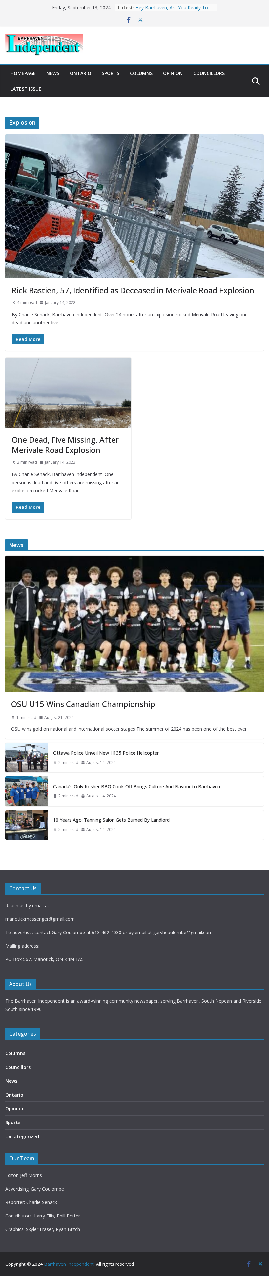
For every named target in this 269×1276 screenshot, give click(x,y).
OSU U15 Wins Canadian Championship (83, 703)
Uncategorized (22, 1136)
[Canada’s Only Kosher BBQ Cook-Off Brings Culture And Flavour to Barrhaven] (26, 791)
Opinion (173, 73)
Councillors (209, 73)
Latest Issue (25, 89)
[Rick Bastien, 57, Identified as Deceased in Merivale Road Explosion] (134, 206)
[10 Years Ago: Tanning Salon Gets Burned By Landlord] (26, 825)
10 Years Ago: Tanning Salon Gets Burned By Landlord (171, 10)
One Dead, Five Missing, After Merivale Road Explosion (65, 444)
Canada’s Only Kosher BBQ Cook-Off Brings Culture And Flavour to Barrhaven (136, 786)
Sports (110, 73)
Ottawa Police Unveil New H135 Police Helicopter (106, 753)
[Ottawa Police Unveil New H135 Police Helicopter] (26, 757)
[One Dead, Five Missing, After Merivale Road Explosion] (68, 393)
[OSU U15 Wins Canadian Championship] (134, 624)
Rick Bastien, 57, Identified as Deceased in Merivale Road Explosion (133, 290)
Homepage (23, 73)
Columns (141, 73)
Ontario (80, 73)
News (52, 73)
